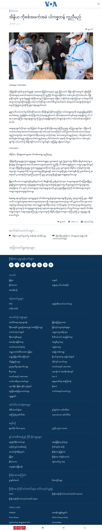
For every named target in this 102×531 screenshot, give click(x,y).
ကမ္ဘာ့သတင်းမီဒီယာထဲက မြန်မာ (20, 352)
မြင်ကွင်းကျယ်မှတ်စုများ (61, 327)
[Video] (43, 528)
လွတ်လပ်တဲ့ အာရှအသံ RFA (19, 522)
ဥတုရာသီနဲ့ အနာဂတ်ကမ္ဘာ (18, 367)
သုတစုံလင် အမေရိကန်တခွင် (62, 372)
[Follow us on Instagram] (28, 265)
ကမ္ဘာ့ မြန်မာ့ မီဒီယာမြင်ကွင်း (19, 357)
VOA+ (11, 494)
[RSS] (39, 265)
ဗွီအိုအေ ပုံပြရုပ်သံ (58, 452)
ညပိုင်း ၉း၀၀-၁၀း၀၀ (59, 428)
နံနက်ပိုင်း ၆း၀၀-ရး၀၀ (17, 428)
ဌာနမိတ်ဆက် (14, 480)
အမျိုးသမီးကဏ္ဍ (58, 352)
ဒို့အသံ (54, 386)
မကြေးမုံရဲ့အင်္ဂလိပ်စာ (17, 415)
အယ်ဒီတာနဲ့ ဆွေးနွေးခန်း (18, 322)
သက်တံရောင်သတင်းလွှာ (61, 391)
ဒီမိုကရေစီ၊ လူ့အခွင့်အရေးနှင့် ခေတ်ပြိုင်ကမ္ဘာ (26, 327)
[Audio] (64, 528)
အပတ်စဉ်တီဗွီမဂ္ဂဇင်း (17, 452)
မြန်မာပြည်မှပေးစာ (59, 322)
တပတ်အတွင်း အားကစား (18, 377)
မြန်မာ (11, 280)
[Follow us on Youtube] (22, 265)
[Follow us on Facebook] (11, 265)
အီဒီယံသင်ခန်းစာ (15, 410)
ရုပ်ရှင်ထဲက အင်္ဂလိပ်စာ (60, 410)
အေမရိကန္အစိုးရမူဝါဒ (59, 513)
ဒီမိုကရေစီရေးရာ (15, 337)
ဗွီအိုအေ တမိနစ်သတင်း (60, 457)
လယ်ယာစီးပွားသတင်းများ (19, 381)
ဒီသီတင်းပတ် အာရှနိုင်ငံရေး (62, 337)
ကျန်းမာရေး (56, 347)
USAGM (12, 513)
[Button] (89, 29)
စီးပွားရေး (12, 372)
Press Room (14, 518)
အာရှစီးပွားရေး (57, 342)
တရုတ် (54, 280)
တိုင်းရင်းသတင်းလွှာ (59, 362)
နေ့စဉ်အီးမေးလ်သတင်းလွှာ (62, 304)
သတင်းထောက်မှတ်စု (17, 347)
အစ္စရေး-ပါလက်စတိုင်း (60, 285)
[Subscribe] (51, 265)
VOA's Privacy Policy (60, 518)
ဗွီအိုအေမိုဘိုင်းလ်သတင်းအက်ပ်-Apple (23, 499)
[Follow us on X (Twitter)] (17, 265)
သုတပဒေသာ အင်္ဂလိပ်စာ (61, 415)
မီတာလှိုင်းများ (57, 480)
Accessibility (56, 522)
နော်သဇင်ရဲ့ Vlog (58, 462)
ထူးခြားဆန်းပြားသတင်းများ (19, 391)
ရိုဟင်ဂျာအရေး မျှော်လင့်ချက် (63, 357)
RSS (10, 304)
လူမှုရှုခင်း (12, 396)
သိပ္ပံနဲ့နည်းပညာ (15, 362)
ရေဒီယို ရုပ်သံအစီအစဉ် (17, 447)
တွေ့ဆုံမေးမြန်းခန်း (16, 467)
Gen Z (54, 377)
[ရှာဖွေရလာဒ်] (85, 528)
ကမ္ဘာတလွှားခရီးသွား (60, 332)
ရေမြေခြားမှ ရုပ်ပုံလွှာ (60, 442)
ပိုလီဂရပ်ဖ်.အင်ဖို (58, 447)
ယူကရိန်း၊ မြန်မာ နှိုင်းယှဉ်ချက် (20, 386)
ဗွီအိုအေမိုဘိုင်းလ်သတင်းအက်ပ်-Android (67, 494)
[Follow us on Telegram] (34, 265)
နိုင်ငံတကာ (13, 11)
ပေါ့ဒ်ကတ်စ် (13, 309)
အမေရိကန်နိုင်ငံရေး (16, 342)
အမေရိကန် (13, 290)
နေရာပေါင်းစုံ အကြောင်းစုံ (61, 381)
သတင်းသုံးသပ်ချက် (16, 332)
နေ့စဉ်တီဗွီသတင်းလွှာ (17, 442)
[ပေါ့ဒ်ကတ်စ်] (45, 265)
